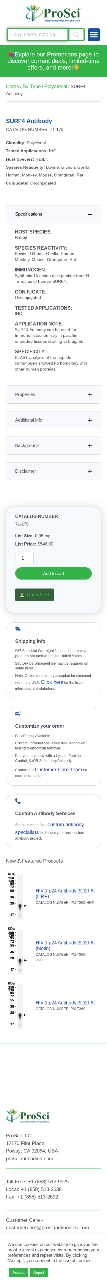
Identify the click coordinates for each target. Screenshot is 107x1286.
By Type (32, 86)
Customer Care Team (58, 769)
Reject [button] (38, 1272)
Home (12, 86)
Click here (52, 682)
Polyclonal (55, 86)
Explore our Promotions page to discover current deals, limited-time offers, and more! (53, 61)
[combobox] (38, 34)
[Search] (77, 34)
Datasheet (38, 594)
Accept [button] (18, 1272)
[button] (94, 34)
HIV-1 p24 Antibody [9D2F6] (65, 1002)
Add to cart (53, 573)
